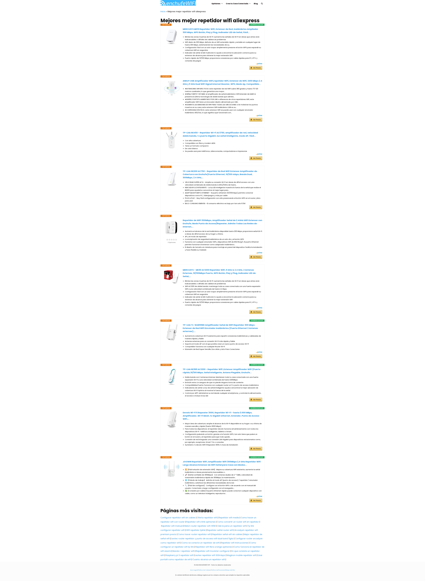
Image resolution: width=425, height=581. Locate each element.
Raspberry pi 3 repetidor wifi (179, 555)
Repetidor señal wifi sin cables (227, 534)
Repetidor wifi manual (172, 526)
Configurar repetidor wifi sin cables (177, 517)
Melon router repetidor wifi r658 (199, 526)
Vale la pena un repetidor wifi (231, 526)
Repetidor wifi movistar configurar (213, 551)
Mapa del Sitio (230, 570)
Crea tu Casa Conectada (237, 3)
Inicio (163, 11)
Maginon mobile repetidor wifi (241, 555)
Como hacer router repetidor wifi (194, 534)
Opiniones (216, 3)
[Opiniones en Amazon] (171, 239)
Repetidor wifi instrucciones (234, 542)
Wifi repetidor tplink (195, 530)
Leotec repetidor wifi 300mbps (210, 555)
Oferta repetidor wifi (207, 517)
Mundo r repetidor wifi (183, 551)
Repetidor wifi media (229, 517)
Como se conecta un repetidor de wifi (200, 542)
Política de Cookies (204, 570)
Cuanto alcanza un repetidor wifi (208, 559)
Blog (256, 3)
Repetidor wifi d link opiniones (200, 521)
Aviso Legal (193, 570)
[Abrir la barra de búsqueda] (262, 3)
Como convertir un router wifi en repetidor (238, 521)
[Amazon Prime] (259, 64)
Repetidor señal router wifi (220, 530)
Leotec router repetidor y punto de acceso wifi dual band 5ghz (202, 538)
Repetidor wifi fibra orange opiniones (213, 546)
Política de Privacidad (218, 570)
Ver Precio (257, 68)
